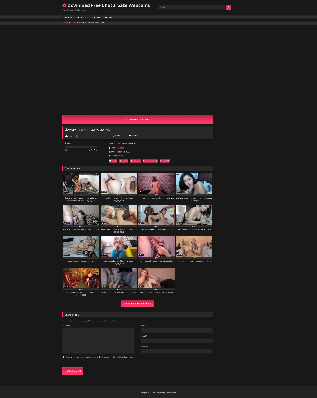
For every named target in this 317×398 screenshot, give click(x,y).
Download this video (139, 119)
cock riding (136, 161)
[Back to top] (309, 390)
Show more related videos (138, 303)
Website (144, 346)
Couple (73, 23)
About (117, 136)
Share (134, 136)
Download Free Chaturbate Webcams (108, 5)
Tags (98, 18)
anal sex (125, 161)
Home (69, 18)
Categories (84, 18)
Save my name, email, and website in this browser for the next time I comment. (100, 357)
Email (144, 336)
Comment (66, 325)
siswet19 (122, 156)
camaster (120, 148)
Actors (109, 18)
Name (144, 325)
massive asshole (151, 161)
